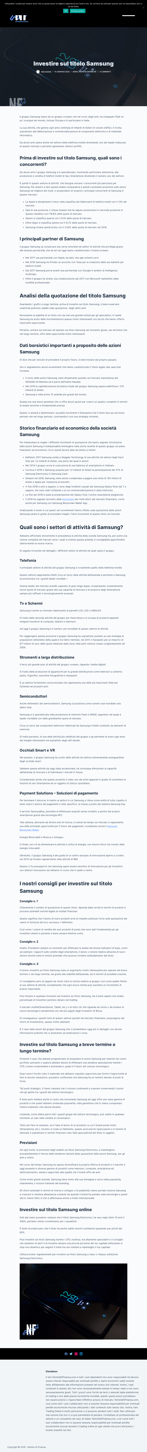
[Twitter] (71, 1353)
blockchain (68, 499)
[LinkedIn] (81, 1353)
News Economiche (87, 72)
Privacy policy (77, 11)
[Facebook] (66, 1353)
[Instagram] (76, 1353)
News (75, 72)
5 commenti (105, 72)
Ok (66, 11)
